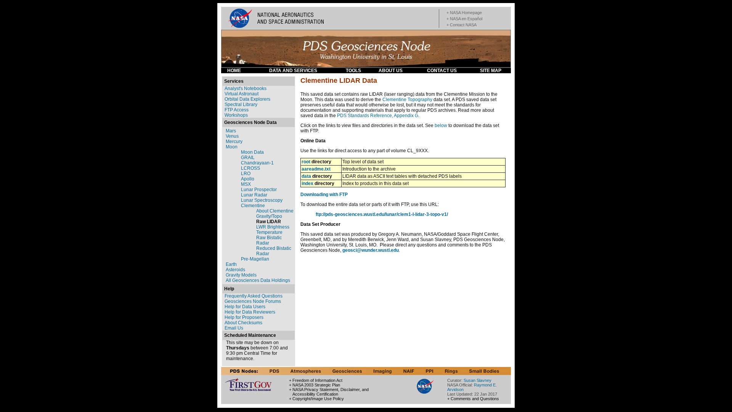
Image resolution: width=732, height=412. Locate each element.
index (307, 183)
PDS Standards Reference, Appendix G (377, 115)
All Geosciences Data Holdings (258, 280)
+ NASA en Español (464, 18)
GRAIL (248, 157)
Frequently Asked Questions (254, 296)
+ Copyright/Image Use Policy (316, 398)
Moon (232, 147)
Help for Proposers (244, 317)
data (306, 176)
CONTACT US (442, 70)
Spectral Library (241, 104)
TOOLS (353, 70)
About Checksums (243, 322)
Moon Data (252, 152)
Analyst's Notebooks (245, 88)
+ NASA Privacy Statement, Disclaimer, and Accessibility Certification (329, 391)
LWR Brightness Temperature (272, 229)
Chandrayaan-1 (257, 163)
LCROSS (250, 168)
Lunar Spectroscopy (262, 200)
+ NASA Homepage (464, 12)
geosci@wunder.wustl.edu (370, 250)
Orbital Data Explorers (247, 99)
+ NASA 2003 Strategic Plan (314, 385)
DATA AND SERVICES (293, 70)
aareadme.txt (316, 169)
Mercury (234, 141)
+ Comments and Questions (473, 398)
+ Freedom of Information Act (315, 380)
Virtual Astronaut (241, 94)
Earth (231, 264)
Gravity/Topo (269, 216)
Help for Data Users (245, 306)
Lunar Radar (254, 195)
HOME (234, 70)
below (441, 125)
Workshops (236, 115)
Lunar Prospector (259, 189)
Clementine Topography (407, 99)
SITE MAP (490, 70)
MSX (246, 184)
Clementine (253, 205)
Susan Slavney (477, 380)
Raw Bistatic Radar (269, 240)
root (306, 161)
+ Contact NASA (461, 25)
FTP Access (237, 110)
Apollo (247, 179)
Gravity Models (241, 275)
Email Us (234, 328)
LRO (245, 173)
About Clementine (275, 211)
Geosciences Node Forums (253, 301)
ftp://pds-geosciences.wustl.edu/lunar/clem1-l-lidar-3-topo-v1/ (382, 214)
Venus (232, 136)
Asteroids (235, 269)
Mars (231, 131)
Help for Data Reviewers (250, 312)
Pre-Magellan (255, 259)
